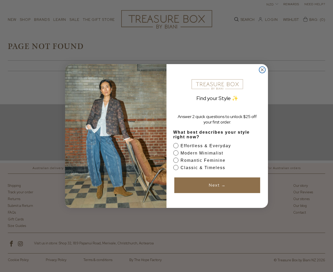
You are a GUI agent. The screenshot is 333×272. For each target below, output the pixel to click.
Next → (217, 185)
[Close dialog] (262, 70)
